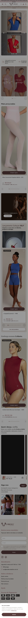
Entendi (14, 614)
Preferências (13, 610)
